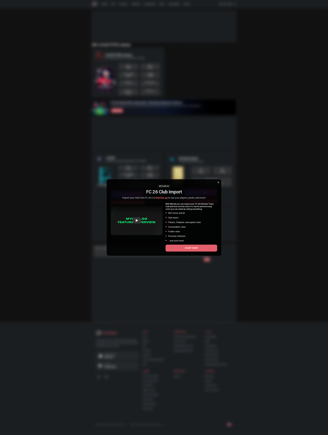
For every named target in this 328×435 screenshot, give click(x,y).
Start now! (191, 248)
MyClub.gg (162, 197)
